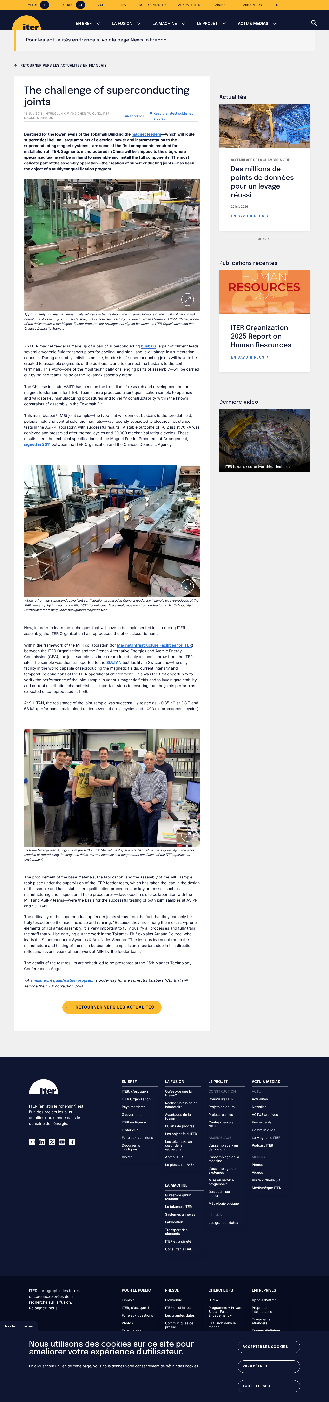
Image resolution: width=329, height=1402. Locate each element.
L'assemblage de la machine (224, 1159)
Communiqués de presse (179, 1325)
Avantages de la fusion (178, 1117)
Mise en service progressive (221, 1182)
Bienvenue (173, 1300)
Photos (257, 1165)
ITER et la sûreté (178, 1242)
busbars (148, 346)
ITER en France (134, 1122)
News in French (149, 40)
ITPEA (213, 1300)
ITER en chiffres (178, 1308)
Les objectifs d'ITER (181, 1134)
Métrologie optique (224, 1203)
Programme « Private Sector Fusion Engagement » (225, 1312)
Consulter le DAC (179, 1249)
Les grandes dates (223, 1223)
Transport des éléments (176, 1232)
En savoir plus (248, 216)
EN (276, 5)
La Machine (165, 23)
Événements (262, 1122)
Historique (130, 1130)
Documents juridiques (131, 1147)
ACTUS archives (265, 1115)
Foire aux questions (137, 1138)
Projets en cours (222, 1107)
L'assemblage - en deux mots (223, 1147)
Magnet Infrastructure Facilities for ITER (154, 645)
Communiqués (263, 1130)
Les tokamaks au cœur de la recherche (178, 1145)
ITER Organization (136, 1099)
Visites (127, 1157)
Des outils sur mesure (219, 1194)
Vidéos (257, 1173)
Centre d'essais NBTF (221, 1124)
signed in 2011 (37, 444)
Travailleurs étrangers (261, 1321)
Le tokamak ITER (178, 1207)
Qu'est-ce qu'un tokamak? (178, 1197)
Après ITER (174, 1157)
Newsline (259, 1107)
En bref (84, 23)
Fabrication (174, 1222)
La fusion (122, 23)
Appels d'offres (264, 1300)
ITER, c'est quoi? (135, 1092)
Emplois (128, 1300)
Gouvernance (133, 1115)
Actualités (260, 1099)
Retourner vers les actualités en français (63, 66)
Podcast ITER (262, 1146)
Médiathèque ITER (266, 1188)
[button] (320, 20)
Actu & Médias (253, 23)
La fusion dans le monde (222, 1325)
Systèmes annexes (180, 1215)
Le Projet (207, 23)
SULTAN (114, 662)
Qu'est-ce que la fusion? (178, 1093)
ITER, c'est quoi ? (136, 1308)
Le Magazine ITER (266, 1138)
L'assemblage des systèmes (223, 1171)
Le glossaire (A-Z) (179, 1165)
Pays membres (134, 1107)
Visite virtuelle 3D (266, 1180)
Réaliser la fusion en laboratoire (181, 1105)
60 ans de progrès (180, 1126)
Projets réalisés (221, 1115)
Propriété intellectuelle (262, 1310)
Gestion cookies (19, 1326)
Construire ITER (221, 1099)
